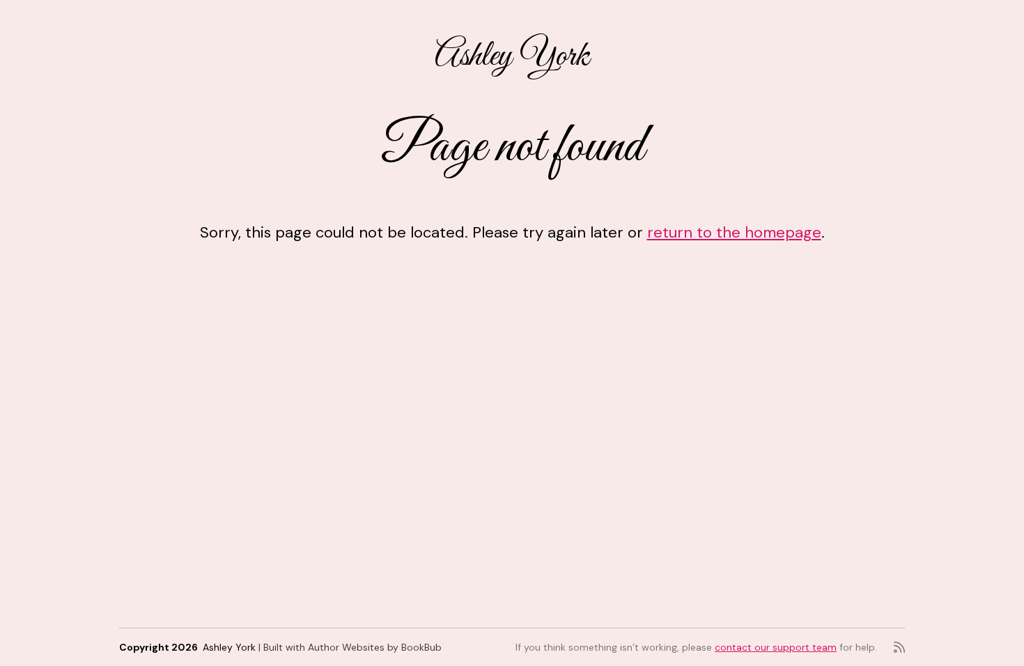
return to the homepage (734, 232)
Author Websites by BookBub (375, 647)
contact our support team (776, 647)
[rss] (899, 647)
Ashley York (512, 56)
